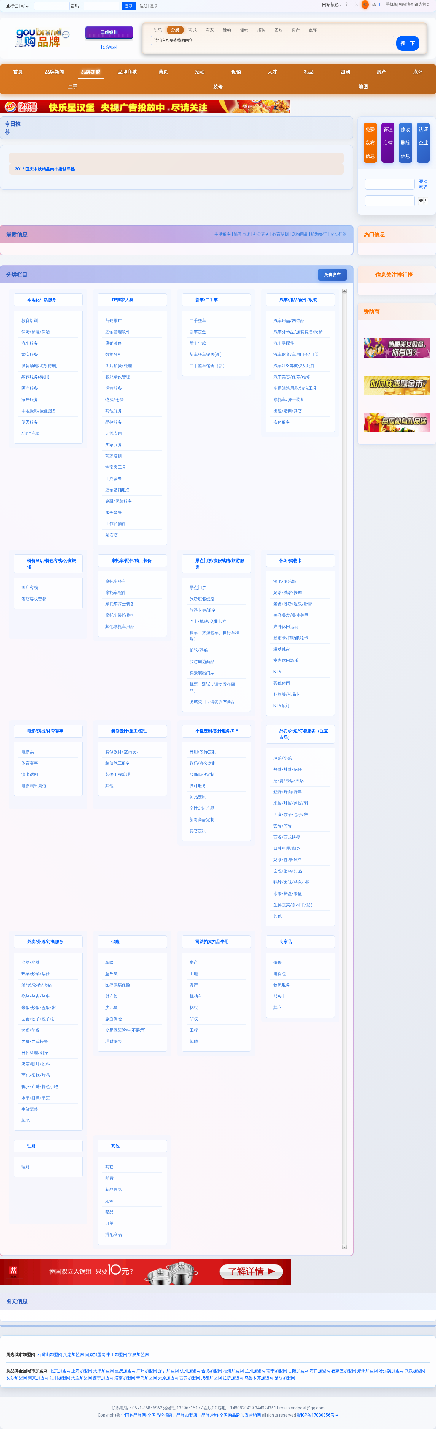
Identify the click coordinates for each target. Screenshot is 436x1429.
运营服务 (113, 388)
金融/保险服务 (118, 501)
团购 (345, 72)
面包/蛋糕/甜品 (287, 871)
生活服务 (222, 234)
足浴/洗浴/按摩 (287, 592)
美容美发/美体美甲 (290, 615)
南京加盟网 (38, 1378)
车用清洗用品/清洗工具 (295, 388)
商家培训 (113, 456)
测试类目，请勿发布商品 (212, 701)
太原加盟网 (168, 1378)
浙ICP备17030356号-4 (317, 1415)
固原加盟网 (95, 1354)
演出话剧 (29, 774)
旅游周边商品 (202, 661)
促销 (236, 72)
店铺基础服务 (117, 489)
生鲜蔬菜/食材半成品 (293, 904)
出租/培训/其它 (287, 410)
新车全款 (198, 343)
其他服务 (113, 410)
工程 (194, 1030)
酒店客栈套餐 (33, 598)
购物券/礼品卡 (286, 694)
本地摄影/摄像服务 (38, 410)
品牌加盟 (90, 72)
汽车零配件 (283, 343)
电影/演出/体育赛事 (45, 731)
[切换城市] (109, 47)
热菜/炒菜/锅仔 (287, 769)
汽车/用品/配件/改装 (298, 299)
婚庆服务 (29, 354)
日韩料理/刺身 (286, 848)
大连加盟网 (81, 1378)
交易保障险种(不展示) (125, 1030)
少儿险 (111, 1007)
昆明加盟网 (284, 1378)
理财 (31, 1146)
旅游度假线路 (202, 598)
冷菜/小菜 (282, 758)
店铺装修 (113, 343)
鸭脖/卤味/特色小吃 (291, 882)
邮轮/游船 (199, 650)
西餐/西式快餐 (286, 837)
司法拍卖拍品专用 (212, 941)
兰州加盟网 (255, 1370)
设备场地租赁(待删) (39, 365)
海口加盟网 (320, 1370)
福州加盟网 (233, 1370)
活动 (200, 72)
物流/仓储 (114, 399)
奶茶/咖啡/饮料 (287, 859)
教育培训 (280, 234)
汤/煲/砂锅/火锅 (288, 780)
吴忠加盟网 (73, 1354)
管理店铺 (388, 136)
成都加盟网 (211, 1378)
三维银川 (109, 32)
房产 (381, 72)
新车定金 (198, 331)
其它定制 (198, 830)
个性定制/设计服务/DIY (216, 731)
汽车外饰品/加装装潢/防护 (298, 331)
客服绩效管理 (117, 377)
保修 (277, 962)
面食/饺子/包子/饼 (290, 814)
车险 (109, 962)
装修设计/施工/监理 (129, 731)
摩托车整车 (115, 581)
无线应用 (113, 433)
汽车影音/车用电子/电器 (296, 354)
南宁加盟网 (276, 1370)
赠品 (109, 1211)
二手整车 (198, 320)
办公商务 (261, 234)
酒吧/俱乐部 (284, 581)
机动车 (196, 996)
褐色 (365, 5)
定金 (109, 1200)
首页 (18, 72)
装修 (218, 86)
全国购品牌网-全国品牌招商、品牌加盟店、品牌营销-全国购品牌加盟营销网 (191, 1415)
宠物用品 (300, 234)
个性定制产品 (202, 808)
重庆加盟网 (125, 1370)
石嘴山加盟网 (49, 1354)
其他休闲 (281, 682)
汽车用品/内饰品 (288, 320)
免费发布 (332, 274)
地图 (363, 86)
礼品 (309, 72)
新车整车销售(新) (206, 354)
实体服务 (281, 422)
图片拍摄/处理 (118, 365)
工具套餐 (113, 478)
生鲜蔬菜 (29, 1109)
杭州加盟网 (190, 1370)
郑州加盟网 (367, 1370)
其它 (277, 1007)
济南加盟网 (124, 1378)
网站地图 (406, 4)
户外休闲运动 (285, 626)
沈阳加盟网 (60, 1378)
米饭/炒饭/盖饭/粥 (290, 803)
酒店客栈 (29, 587)
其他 (109, 785)
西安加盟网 (189, 1378)
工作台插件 (115, 523)
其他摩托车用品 (119, 626)
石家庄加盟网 (343, 1370)
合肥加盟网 (211, 1370)
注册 (143, 6)
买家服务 (113, 444)
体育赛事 (29, 763)
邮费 (109, 1178)
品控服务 (113, 422)
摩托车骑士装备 (119, 603)
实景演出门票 (202, 672)
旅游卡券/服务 (203, 610)
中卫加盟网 (116, 1354)
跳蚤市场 (242, 234)
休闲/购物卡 (290, 560)
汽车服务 (29, 343)
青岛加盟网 (146, 1378)
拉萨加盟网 (233, 1378)
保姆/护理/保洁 (35, 331)
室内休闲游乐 (285, 660)
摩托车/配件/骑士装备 (131, 560)
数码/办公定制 (203, 763)
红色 (347, 5)
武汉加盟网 (415, 1370)
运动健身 (281, 649)
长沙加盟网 (16, 1378)
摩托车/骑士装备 (288, 399)
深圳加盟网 (168, 1370)
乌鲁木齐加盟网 (258, 1378)
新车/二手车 (206, 299)
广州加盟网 (146, 1370)
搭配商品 (113, 1234)
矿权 (194, 1018)
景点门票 (198, 587)
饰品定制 (198, 797)
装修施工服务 (117, 763)
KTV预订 (281, 705)
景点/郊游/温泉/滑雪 (292, 603)
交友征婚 (338, 234)
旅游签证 (319, 234)
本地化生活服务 (41, 299)
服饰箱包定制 (202, 774)
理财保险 (113, 1041)
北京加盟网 (60, 1370)
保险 (115, 941)
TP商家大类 (122, 299)
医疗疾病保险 (117, 985)
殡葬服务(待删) (35, 377)
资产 (194, 985)
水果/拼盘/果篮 (287, 893)
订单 (109, 1223)
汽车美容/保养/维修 (291, 377)
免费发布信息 (370, 143)
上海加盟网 (81, 1370)
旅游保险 (113, 1018)
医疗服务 (29, 388)
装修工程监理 (117, 774)
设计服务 (198, 785)
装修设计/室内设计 (122, 751)
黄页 (163, 72)
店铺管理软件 (117, 331)
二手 (72, 86)
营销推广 (113, 320)
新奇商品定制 (202, 819)
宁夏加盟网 (138, 1354)
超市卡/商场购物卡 (290, 637)
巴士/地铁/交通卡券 (208, 621)
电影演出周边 (33, 785)
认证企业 (423, 136)
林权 (194, 1007)
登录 (154, 6)
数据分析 (113, 354)
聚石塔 (111, 535)
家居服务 (29, 399)
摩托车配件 (115, 592)
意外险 (111, 973)
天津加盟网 (103, 1370)
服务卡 (279, 996)
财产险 (111, 996)
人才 (272, 72)
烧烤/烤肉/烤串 (287, 791)
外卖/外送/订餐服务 (45, 941)
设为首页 (422, 4)
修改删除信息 (405, 143)
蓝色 (356, 5)
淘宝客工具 (115, 467)
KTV (277, 671)
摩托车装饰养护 (119, 615)
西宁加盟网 (103, 1378)
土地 (194, 973)
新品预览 (113, 1189)
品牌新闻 (54, 72)
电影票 (27, 751)
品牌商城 (127, 72)
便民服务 (29, 422)
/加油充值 (30, 433)
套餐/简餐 (282, 825)
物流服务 (281, 985)
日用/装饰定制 (203, 751)
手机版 (391, 4)
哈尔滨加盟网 (391, 1370)
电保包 (279, 973)
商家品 (285, 941)
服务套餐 (113, 512)
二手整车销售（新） (208, 365)
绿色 (374, 5)
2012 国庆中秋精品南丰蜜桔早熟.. (46, 169)
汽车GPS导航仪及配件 (294, 365)
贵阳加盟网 (298, 1370)
